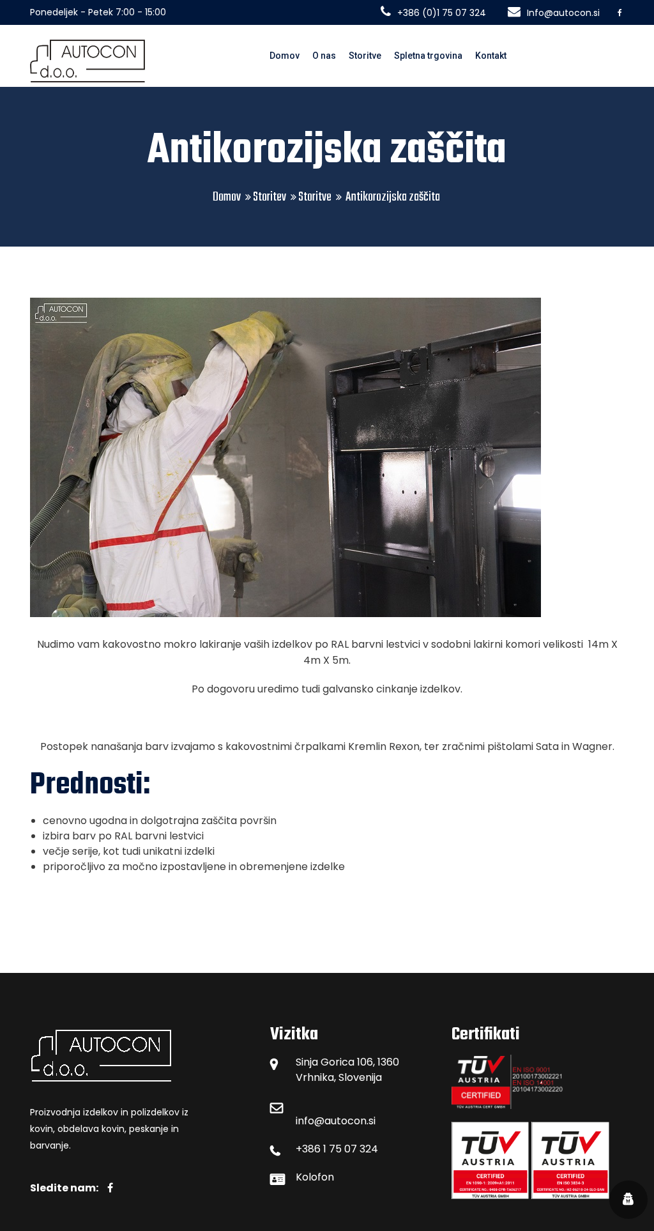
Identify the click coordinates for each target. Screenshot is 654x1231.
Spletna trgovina (428, 55)
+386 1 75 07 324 (337, 1149)
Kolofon (315, 1177)
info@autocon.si (336, 1120)
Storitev (269, 197)
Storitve (365, 55)
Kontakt (490, 55)
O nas (324, 55)
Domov (285, 55)
